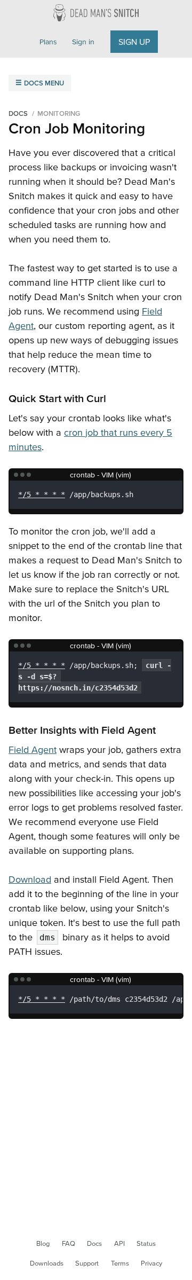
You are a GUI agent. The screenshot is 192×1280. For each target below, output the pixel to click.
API (119, 1243)
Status (146, 1243)
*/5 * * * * (41, 494)
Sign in (83, 41)
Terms (120, 1263)
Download (30, 879)
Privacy (151, 1263)
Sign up (134, 41)
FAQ (68, 1243)
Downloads (46, 1263)
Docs (94, 1243)
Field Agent (33, 749)
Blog (43, 1243)
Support (87, 1263)
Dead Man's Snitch (96, 13)
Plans (48, 41)
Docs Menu (44, 83)
